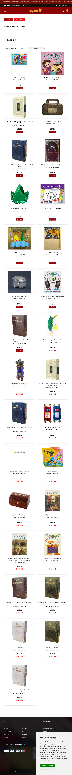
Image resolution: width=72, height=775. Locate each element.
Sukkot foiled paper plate (19, 208)
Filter (9, 19)
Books (24, 737)
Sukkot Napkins (20, 252)
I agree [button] (44, 765)
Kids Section (7, 737)
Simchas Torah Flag (52, 252)
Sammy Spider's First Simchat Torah (52, 296)
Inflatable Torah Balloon (19, 383)
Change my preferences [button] (49, 769)
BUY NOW (19, 88)
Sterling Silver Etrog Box (19, 296)
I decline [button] (51, 765)
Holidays (15, 26)
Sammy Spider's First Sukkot (52, 558)
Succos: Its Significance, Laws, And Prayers (52, 514)
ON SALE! (24, 728)
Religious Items (8, 734)
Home (6, 26)
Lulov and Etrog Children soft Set (52, 340)
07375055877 (63, 5)
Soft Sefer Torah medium (52, 427)
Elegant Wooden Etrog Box (19, 514)
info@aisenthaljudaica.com (14, 5)
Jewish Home (8, 731)
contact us (27, 5)
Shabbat (24, 734)
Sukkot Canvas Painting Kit (52, 208)
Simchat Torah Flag (19, 77)
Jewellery (6, 740)
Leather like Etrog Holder (52, 121)
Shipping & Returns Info (49, 728)
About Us (45, 731)
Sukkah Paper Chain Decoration (19, 471)
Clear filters (20, 19)
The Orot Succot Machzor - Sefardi (52, 165)
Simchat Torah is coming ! (52, 77)
